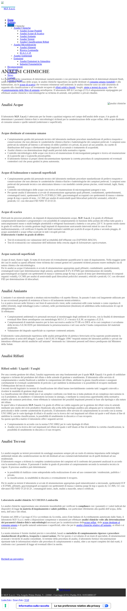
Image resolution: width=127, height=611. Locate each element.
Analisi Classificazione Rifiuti (34, 42)
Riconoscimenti (15, 67)
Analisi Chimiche (22, 28)
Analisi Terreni (27, 39)
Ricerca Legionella (29, 50)
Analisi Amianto (28, 36)
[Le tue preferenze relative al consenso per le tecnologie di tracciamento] (5, 606)
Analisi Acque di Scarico (32, 33)
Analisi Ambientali (23, 55)
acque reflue (90, 522)
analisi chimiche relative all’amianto (93, 525)
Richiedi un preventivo (12, 559)
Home (10, 20)
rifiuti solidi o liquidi (65, 87)
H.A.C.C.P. (25, 53)
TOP (26, 600)
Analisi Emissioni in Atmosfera (35, 61)
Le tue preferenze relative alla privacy (77, 605)
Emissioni (18, 58)
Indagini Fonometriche (31, 64)
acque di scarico (27, 84)
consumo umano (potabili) (102, 82)
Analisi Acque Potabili (31, 30)
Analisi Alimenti (28, 47)
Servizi (10, 23)
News (10, 75)
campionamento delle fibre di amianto (21, 90)
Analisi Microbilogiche (25, 44)
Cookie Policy (6, 600)
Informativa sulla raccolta (34, 605)
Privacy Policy (18, 600)
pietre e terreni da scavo (95, 87)
